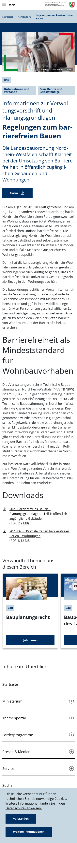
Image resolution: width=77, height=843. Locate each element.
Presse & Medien (16, 751)
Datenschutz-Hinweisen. (24, 808)
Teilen (14, 193)
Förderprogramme (17, 734)
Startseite (7, 16)
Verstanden (21, 818)
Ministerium (12, 701)
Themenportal (24, 16)
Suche (7, 785)
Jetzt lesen (30, 640)
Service (8, 768)
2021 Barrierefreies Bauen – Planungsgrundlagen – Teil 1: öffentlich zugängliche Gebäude (38, 514)
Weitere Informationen (28, 831)
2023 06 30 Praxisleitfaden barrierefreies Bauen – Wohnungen (39, 533)
